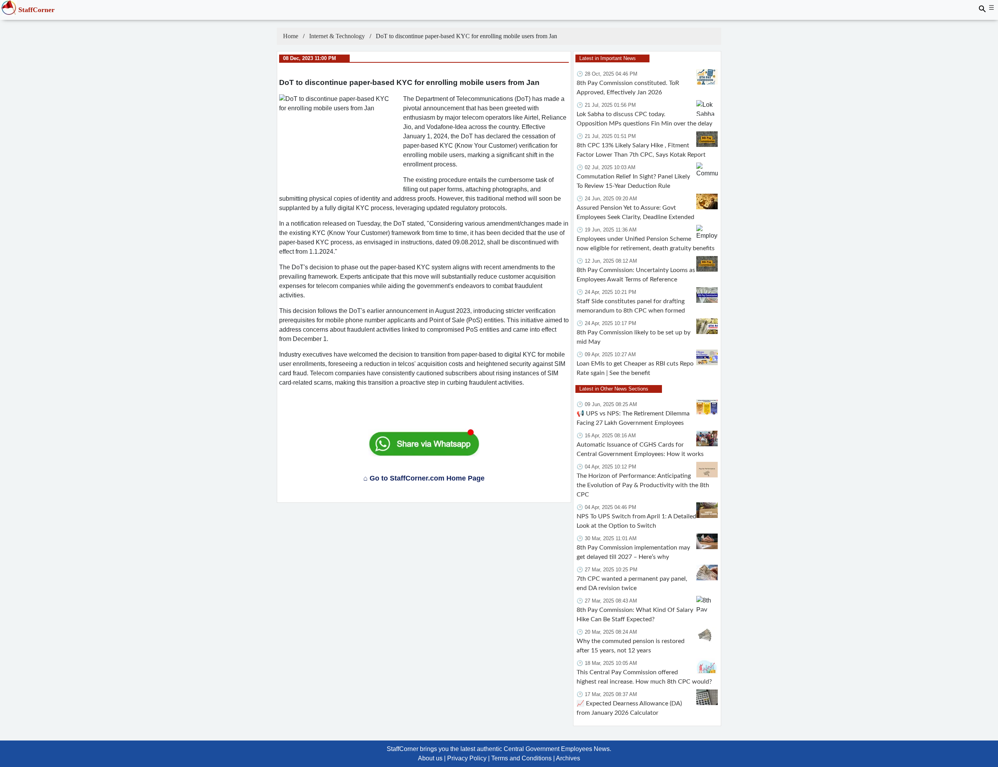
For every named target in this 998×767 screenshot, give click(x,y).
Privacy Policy (467, 758)
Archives (568, 758)
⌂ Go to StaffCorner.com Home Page (424, 478)
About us (430, 758)
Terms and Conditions (521, 758)
